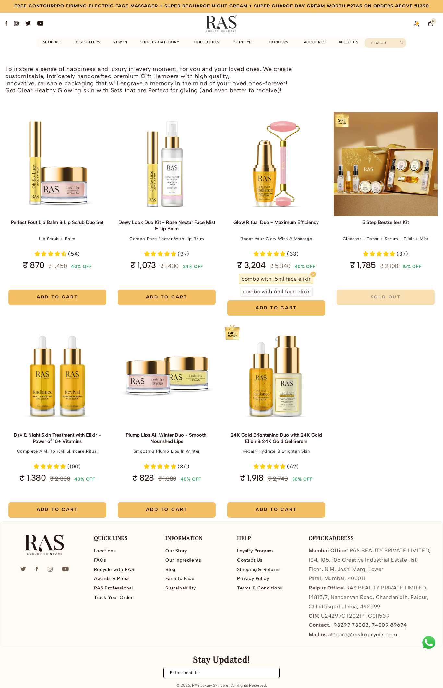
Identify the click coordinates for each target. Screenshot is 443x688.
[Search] (401, 42)
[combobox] (385, 43)
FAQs (100, 560)
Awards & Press (112, 578)
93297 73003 (351, 625)
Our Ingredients (183, 560)
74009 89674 (389, 625)
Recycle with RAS (114, 569)
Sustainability (180, 588)
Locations (105, 551)
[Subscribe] (271, 672)
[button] (161, 42)
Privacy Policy (253, 578)
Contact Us (250, 560)
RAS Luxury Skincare (210, 685)
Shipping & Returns (259, 569)
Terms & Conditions (259, 588)
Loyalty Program (255, 551)
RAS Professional (113, 588)
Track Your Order (113, 597)
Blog (170, 569)
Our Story (176, 551)
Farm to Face (179, 578)
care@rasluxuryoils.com (366, 634)
